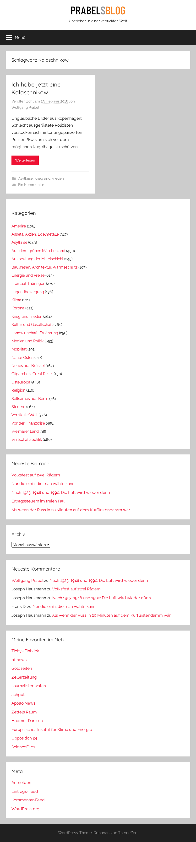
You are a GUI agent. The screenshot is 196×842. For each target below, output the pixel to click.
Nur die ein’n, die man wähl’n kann (43, 483)
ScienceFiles (23, 747)
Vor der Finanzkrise (28, 423)
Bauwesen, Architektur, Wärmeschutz (44, 267)
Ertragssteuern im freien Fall (38, 501)
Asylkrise (25, 178)
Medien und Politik (27, 341)
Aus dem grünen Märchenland (38, 250)
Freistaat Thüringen (28, 283)
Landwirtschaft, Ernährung (34, 333)
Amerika (18, 226)
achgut (18, 694)
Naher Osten (22, 357)
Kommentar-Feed (28, 800)
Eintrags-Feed (24, 791)
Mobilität (19, 349)
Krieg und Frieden (49, 178)
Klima (16, 300)
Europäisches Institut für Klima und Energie (51, 729)
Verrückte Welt (24, 415)
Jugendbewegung (27, 292)
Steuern (18, 407)
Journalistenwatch (28, 685)
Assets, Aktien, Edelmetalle (35, 234)
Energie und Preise (27, 275)
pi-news (19, 659)
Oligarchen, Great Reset (32, 374)
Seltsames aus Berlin (29, 398)
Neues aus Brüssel (28, 365)
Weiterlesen (25, 160)
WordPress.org (25, 808)
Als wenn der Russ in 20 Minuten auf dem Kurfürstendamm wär (70, 509)
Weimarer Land (25, 431)
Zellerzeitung (24, 677)
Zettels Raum (24, 712)
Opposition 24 (24, 738)
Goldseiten (21, 668)
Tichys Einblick (25, 650)
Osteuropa (20, 382)
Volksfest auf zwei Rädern (35, 475)
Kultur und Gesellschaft (32, 324)
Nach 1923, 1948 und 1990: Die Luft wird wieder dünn (60, 492)
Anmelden (21, 782)
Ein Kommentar (31, 185)
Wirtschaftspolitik (26, 439)
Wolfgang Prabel (25, 107)
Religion (18, 390)
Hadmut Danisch (27, 720)
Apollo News (23, 703)
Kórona (17, 308)
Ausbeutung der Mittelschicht (37, 259)
